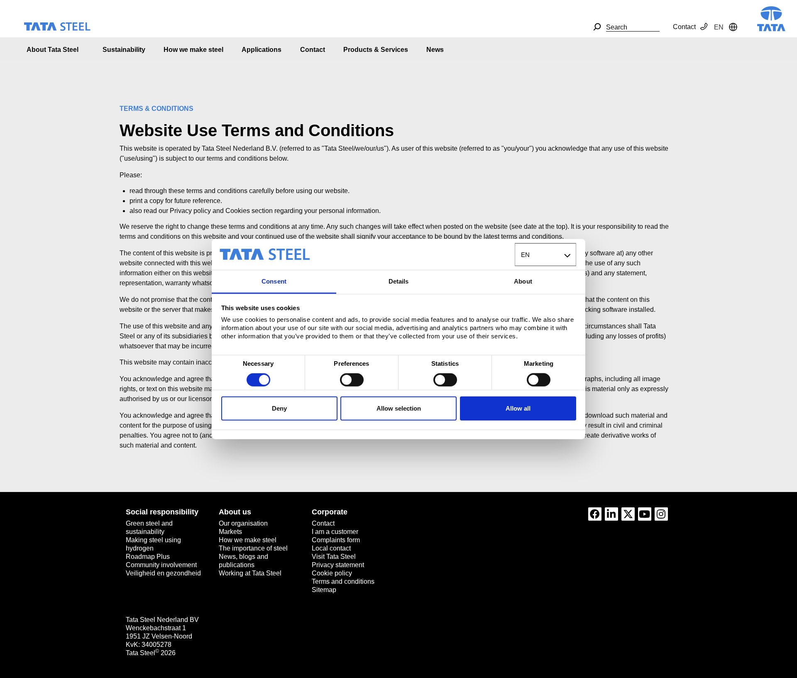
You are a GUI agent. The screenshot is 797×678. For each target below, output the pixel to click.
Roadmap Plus (148, 556)
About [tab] (523, 281)
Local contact (331, 548)
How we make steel (193, 49)
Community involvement (161, 564)
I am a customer (335, 531)
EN (525, 254)
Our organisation (243, 523)
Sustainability (124, 49)
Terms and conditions (343, 581)
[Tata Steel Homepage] (771, 18)
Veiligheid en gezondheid (163, 573)
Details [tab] (399, 281)
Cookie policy (332, 573)
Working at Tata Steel (250, 573)
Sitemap (324, 589)
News (435, 49)
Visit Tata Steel (334, 556)
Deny (279, 407)
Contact (684, 26)
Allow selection (398, 407)
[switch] (352, 380)
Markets (230, 531)
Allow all (518, 407)
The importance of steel (253, 548)
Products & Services (375, 49)
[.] (597, 27)
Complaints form (336, 539)
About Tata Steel (52, 49)
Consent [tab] (274, 281)
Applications (261, 49)
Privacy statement (338, 564)
